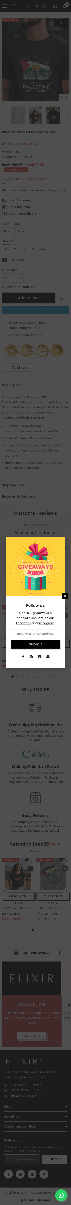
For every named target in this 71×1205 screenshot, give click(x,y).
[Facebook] (23, 656)
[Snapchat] (48, 656)
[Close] (65, 596)
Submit (35, 644)
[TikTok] (40, 656)
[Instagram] (31, 656)
